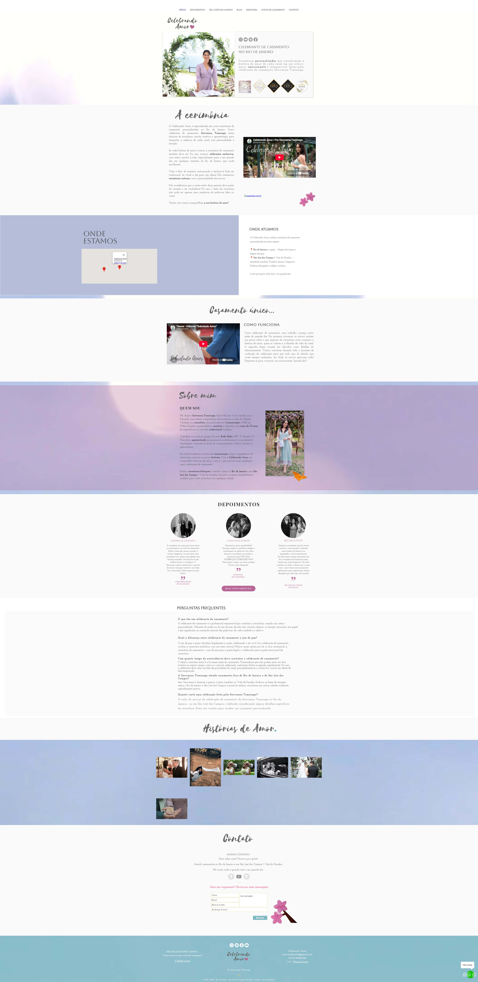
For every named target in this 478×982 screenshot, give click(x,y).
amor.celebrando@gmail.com (297, 954)
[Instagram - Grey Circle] (246, 876)
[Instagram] (241, 39)
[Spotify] (251, 39)
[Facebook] (256, 39)
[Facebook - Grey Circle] (231, 876)
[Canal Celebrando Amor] (239, 876)
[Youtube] (246, 39)
